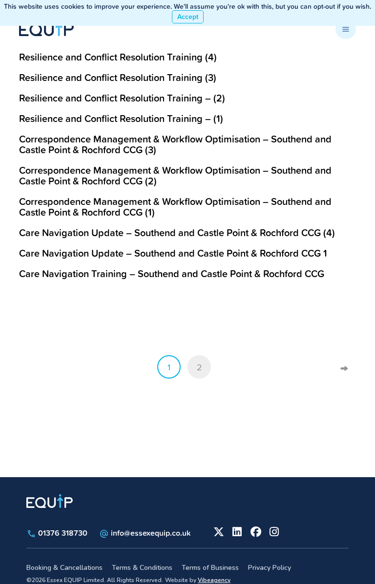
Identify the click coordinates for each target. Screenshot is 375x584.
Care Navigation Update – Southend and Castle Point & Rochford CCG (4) (177, 232)
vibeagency (214, 580)
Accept (187, 16)
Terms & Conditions (142, 567)
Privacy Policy (269, 567)
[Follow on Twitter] (218, 531)
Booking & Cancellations (64, 567)
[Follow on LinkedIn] (236, 531)
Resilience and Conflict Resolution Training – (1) (121, 118)
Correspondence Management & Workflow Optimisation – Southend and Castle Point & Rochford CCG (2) (175, 175)
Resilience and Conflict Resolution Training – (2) (122, 98)
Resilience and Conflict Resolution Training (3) (117, 77)
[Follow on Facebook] (255, 531)
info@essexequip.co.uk (150, 532)
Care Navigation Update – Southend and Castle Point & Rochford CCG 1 (173, 253)
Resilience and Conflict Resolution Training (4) (118, 57)
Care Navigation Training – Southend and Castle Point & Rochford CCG (171, 273)
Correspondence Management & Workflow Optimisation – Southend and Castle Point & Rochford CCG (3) (175, 144)
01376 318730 (61, 532)
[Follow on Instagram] (273, 531)
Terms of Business (210, 567)
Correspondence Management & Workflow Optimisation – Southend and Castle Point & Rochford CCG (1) (175, 206)
